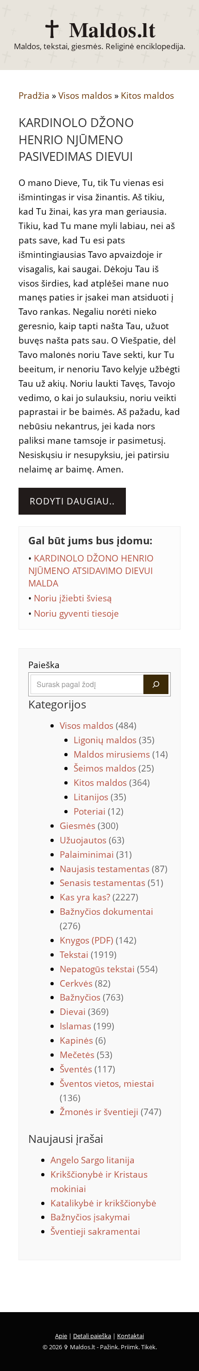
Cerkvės (85, 983)
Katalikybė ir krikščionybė (103, 1203)
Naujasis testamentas (114, 869)
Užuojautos (92, 840)
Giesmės (89, 826)
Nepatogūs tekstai (109, 969)
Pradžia (34, 95)
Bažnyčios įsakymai (90, 1217)
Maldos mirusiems (121, 754)
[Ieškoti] (155, 684)
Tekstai (88, 955)
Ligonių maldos (114, 740)
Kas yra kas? (99, 897)
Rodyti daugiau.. (72, 501)
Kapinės (83, 1040)
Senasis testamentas (111, 883)
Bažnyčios (92, 997)
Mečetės (86, 1055)
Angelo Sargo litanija (92, 1160)
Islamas (87, 1026)
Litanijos (100, 797)
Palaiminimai (96, 854)
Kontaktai (130, 1336)
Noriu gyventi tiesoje (76, 613)
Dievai (84, 1012)
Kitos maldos (147, 95)
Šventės (87, 1069)
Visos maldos (85, 95)
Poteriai (99, 811)
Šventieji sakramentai (95, 1231)
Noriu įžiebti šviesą (73, 598)
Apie (61, 1336)
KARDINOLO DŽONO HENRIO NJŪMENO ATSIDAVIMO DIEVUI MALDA (91, 570)
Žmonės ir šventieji (111, 1112)
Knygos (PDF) (98, 940)
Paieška (44, 665)
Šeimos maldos (114, 768)
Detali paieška (92, 1336)
